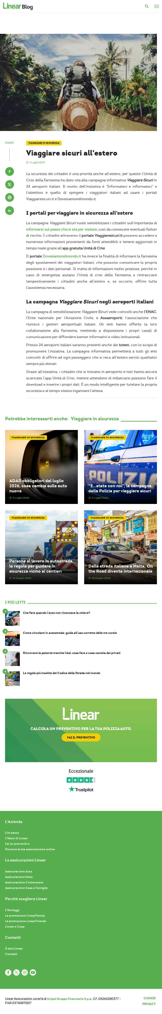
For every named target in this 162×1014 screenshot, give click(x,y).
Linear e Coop (14, 926)
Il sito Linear (14, 948)
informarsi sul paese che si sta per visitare (61, 229)
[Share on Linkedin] (9, 211)
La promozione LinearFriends (25, 921)
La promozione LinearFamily (25, 915)
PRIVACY (149, 1004)
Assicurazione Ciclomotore (24, 882)
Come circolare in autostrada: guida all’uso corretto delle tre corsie (70, 633)
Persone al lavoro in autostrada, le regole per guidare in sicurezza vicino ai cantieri (41, 566)
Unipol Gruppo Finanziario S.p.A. (69, 999)
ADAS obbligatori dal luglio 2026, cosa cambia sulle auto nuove (38, 486)
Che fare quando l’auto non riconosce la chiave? (56, 613)
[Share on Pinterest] (9, 198)
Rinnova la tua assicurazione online (30, 849)
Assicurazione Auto (18, 871)
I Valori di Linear (16, 838)
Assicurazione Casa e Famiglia (26, 888)
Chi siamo (12, 833)
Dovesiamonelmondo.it (62, 256)
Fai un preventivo (17, 844)
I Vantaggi (12, 910)
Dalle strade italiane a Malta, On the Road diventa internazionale (120, 569)
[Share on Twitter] (9, 185)
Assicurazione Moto (19, 877)
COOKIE (150, 998)
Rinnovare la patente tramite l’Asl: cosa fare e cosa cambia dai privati (71, 653)
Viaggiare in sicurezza (43, 143)
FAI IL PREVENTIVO (81, 737)
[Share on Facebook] (9, 172)
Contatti (11, 954)
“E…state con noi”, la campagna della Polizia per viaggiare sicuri (119, 488)
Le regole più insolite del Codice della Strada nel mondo (61, 673)
